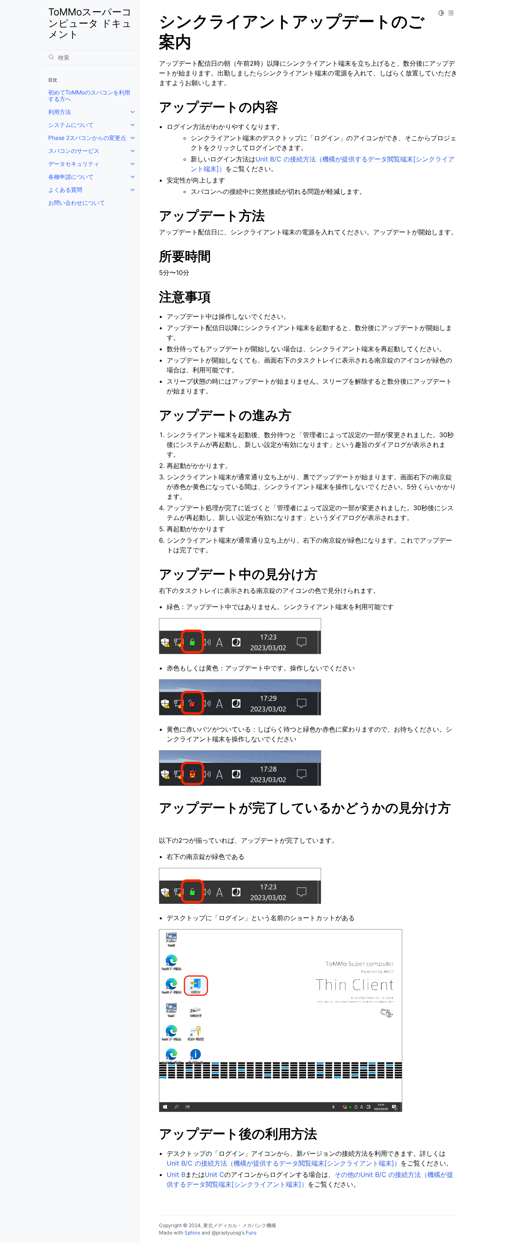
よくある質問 (65, 189)
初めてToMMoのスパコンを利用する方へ (89, 95)
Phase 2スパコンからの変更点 (87, 137)
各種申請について (71, 176)
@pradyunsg (226, 1233)
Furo (251, 1233)
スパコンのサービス (73, 150)
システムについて (71, 124)
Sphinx (192, 1233)
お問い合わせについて (76, 202)
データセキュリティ (73, 163)
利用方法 (59, 111)
